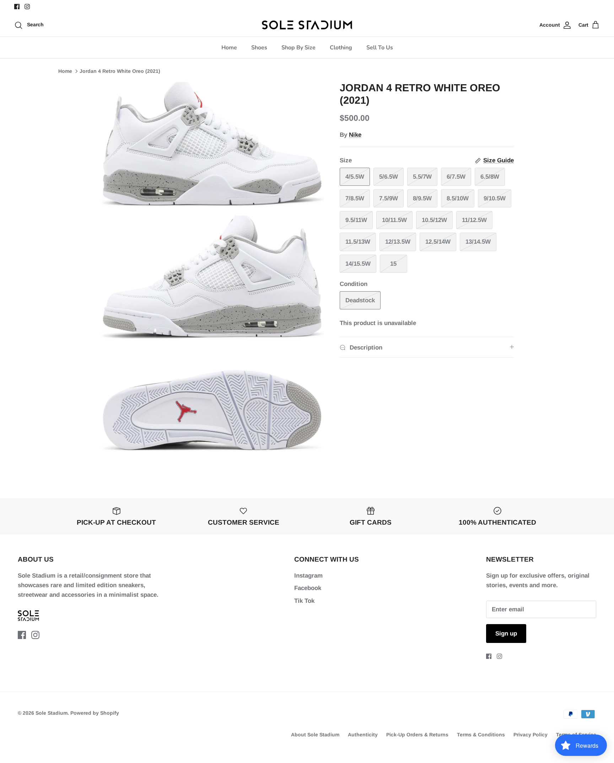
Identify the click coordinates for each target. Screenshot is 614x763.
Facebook (307, 588)
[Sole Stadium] (307, 24)
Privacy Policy (530, 734)
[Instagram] (27, 6)
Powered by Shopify (94, 713)
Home (229, 48)
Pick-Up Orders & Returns (417, 734)
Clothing (341, 48)
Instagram (308, 575)
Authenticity (363, 734)
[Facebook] (17, 6)
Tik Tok (304, 600)
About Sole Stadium (315, 734)
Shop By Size (298, 48)
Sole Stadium (52, 713)
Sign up (506, 633)
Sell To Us (379, 48)
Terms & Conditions (481, 734)
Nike (355, 134)
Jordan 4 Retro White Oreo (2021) (120, 71)
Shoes (259, 48)
